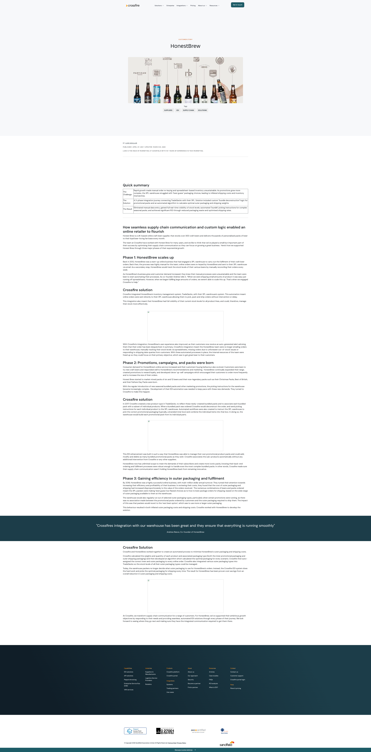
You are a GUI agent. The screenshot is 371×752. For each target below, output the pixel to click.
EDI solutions (128, 672)
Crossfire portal (172, 676)
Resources (214, 6)
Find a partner (193, 687)
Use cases (170, 692)
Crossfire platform (173, 672)
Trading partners (172, 688)
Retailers (148, 684)
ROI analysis (213, 683)
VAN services (128, 690)
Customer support (236, 676)
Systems (170, 684)
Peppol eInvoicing (130, 680)
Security (191, 680)
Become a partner (194, 683)
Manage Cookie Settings (184, 750)
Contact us (234, 672)
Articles (212, 672)
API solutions (128, 676)
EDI (178, 110)
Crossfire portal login (237, 680)
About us (201, 6)
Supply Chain (188, 110)
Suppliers (168, 110)
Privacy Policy (181, 743)
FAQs (211, 680)
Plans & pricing (235, 688)
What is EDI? (213, 687)
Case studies (213, 676)
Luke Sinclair (131, 143)
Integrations (181, 6)
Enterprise (170, 6)
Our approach (193, 676)
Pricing (193, 6)
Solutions (158, 6)
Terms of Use (172, 743)
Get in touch (237, 5)
